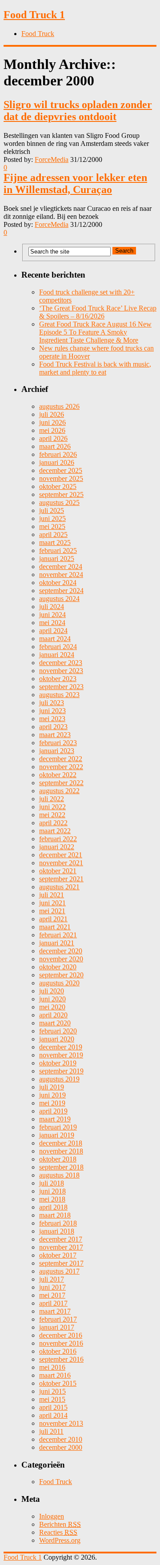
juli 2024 (51, 606)
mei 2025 (52, 526)
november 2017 (61, 1247)
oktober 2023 (57, 678)
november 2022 (61, 766)
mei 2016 (52, 1367)
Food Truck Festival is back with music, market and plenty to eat (95, 368)
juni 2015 (52, 1391)
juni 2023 (52, 710)
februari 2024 (58, 646)
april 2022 (53, 823)
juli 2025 (51, 510)
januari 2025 (56, 558)
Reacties (58, 1532)
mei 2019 (52, 1103)
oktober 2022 (57, 774)
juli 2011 (51, 1431)
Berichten (60, 1524)
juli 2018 (51, 1183)
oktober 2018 (57, 1159)
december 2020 (60, 951)
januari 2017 (56, 1327)
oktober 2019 (57, 1063)
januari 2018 (56, 1231)
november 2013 (61, 1423)
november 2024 (61, 574)
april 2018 (53, 1207)
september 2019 (61, 1071)
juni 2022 (52, 807)
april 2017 (53, 1303)
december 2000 (60, 1447)
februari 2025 (58, 550)
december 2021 (60, 855)
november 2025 (61, 478)
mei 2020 (52, 1007)
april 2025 (53, 534)
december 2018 (60, 1143)
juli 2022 (51, 799)
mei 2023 (52, 718)
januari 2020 (56, 1039)
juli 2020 (51, 991)
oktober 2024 (57, 582)
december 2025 (60, 470)
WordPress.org (59, 1540)
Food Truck (37, 33)
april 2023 (53, 726)
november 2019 (61, 1055)
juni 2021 (52, 903)
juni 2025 (52, 518)
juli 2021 (51, 895)
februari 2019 (58, 1127)
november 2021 (61, 863)
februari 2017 (58, 1319)
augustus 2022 (59, 791)
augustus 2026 (59, 406)
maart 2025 (55, 542)
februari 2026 (58, 454)
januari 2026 (56, 462)
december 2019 (60, 1047)
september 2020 (61, 975)
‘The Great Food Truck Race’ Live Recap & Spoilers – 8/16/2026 (97, 312)
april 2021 (53, 919)
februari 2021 (58, 935)
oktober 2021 (57, 871)
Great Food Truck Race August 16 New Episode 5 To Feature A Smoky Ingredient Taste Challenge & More (95, 332)
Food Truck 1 (34, 14)
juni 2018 (52, 1191)
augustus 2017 (59, 1271)
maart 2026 (55, 446)
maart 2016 (55, 1375)
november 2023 (61, 670)
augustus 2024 (59, 598)
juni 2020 (52, 999)
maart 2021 (55, 927)
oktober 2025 (57, 486)
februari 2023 (58, 742)
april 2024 (53, 630)
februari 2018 (58, 1223)
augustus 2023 (59, 694)
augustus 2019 (59, 1079)
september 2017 (61, 1263)
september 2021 (61, 879)
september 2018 (61, 1167)
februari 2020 (58, 1031)
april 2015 (53, 1407)
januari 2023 (56, 750)
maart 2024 (55, 638)
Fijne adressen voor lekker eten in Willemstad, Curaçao (75, 183)
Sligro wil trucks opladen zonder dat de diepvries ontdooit (78, 110)
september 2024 (61, 590)
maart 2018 (55, 1215)
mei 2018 (52, 1199)
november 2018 (61, 1151)
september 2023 (61, 686)
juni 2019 (52, 1095)
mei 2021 (52, 911)
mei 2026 (52, 430)
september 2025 (61, 494)
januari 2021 (56, 943)
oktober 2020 (57, 967)
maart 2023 (55, 734)
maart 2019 (55, 1119)
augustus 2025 (59, 502)
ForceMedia (51, 159)
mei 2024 (52, 622)
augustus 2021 (59, 887)
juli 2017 (51, 1279)
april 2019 (53, 1111)
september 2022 (61, 783)
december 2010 (60, 1439)
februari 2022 (58, 839)
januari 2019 (56, 1135)
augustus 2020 (59, 983)
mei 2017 (52, 1295)
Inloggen (51, 1516)
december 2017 (60, 1239)
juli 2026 (51, 414)
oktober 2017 (57, 1255)
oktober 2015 (57, 1383)
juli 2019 (51, 1087)
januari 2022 (56, 847)
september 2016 (61, 1359)
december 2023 (60, 662)
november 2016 (61, 1343)
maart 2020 (55, 1023)
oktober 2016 (57, 1351)
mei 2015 (52, 1399)
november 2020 (61, 959)
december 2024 (60, 566)
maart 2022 (55, 831)
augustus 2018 (59, 1175)
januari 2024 (56, 654)
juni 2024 (52, 614)
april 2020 (53, 1015)
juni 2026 (52, 422)
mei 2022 (52, 815)
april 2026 (53, 438)
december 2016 (60, 1335)
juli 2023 (51, 702)
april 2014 (53, 1415)
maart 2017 (55, 1311)
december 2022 (60, 758)
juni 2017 (52, 1287)
